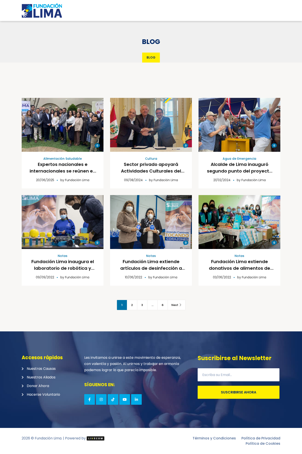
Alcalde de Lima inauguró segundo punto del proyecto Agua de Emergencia (239, 171)
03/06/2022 (222, 277)
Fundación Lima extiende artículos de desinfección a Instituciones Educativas (151, 268)
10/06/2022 (133, 277)
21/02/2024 (222, 180)
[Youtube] (124, 399)
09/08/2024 (133, 180)
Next (174, 305)
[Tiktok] (113, 399)
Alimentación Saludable (62, 158)
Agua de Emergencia (239, 158)
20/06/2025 (45, 180)
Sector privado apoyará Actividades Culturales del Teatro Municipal (151, 171)
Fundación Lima (77, 180)
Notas (62, 256)
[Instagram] (101, 399)
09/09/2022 (45, 277)
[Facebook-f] (89, 399)
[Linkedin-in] (136, 399)
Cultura (151, 158)
